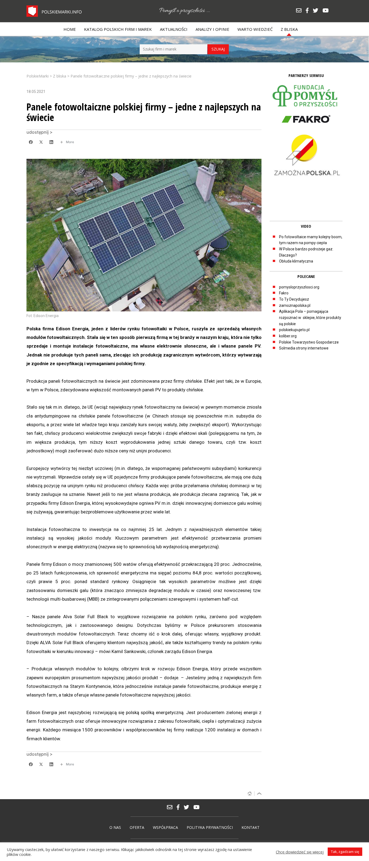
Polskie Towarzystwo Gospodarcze (309, 342)
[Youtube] (327, 11)
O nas (115, 827)
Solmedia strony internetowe (303, 348)
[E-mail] (300, 11)
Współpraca (165, 827)
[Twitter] (317, 11)
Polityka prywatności (210, 827)
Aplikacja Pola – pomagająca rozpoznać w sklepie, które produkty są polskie (310, 317)
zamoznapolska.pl (294, 305)
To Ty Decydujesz (294, 299)
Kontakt (250, 827)
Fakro (284, 293)
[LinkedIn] (51, 142)
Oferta (137, 827)
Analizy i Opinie (212, 29)
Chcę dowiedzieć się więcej (300, 851)
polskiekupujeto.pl (294, 330)
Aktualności (173, 29)
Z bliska (289, 29)
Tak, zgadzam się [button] (345, 851)
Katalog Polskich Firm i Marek (118, 29)
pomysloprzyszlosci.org (299, 287)
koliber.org (288, 336)
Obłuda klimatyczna (296, 261)
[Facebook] (309, 11)
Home (69, 29)
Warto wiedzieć (255, 29)
